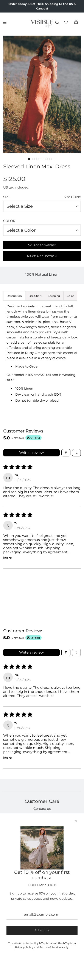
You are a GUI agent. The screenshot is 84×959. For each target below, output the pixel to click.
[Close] (76, 821)
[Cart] (76, 22)
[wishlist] (66, 22)
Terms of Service (50, 947)
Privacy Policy (24, 947)
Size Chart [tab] (35, 295)
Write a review (31, 453)
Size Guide (72, 197)
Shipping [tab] (54, 295)
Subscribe (42, 930)
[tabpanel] (42, 357)
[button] (29, 159)
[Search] (57, 22)
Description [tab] (14, 295)
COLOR (9, 221)
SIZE (7, 197)
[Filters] (65, 452)
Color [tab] (70, 295)
